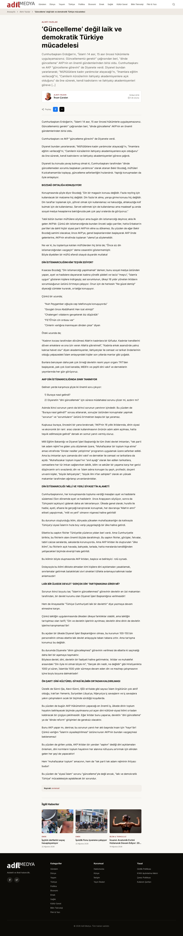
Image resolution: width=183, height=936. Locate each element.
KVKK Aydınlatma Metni (147, 873)
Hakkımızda (99, 869)
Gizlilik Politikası (144, 869)
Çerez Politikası (144, 877)
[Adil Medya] (21, 4)
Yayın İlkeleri (99, 882)
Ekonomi (92, 4)
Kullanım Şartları (144, 882)
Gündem (42, 4)
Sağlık (110, 4)
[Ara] (173, 4)
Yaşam (62, 4)
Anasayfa (11, 12)
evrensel (55, 788)
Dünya (52, 4)
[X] (17, 880)
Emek (101, 4)
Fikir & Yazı (152, 4)
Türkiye (71, 4)
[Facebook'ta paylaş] (55, 109)
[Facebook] (9, 880)
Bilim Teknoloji (137, 4)
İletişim (97, 877)
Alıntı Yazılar (25, 12)
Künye (96, 873)
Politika (81, 4)
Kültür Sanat (122, 4)
